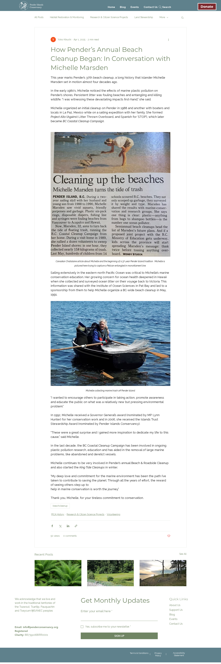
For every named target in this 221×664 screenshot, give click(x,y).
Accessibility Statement (179, 654)
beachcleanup (60, 506)
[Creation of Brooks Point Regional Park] (110, 573)
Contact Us (176, 623)
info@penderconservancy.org (40, 627)
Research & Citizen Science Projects (109, 17)
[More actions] (168, 39)
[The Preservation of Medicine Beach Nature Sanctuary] (163, 573)
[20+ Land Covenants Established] (58, 573)
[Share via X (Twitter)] (60, 525)
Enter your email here (96, 611)
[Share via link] (75, 525)
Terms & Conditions (139, 653)
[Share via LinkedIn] (68, 525)
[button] (182, 17)
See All (183, 554)
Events (173, 619)
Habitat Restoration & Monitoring (67, 17)
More (162, 17)
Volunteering (113, 514)
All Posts (39, 17)
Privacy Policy (158, 654)
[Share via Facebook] (52, 525)
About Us (174, 605)
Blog (172, 614)
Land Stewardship (143, 17)
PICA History (57, 514)
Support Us (176, 609)
